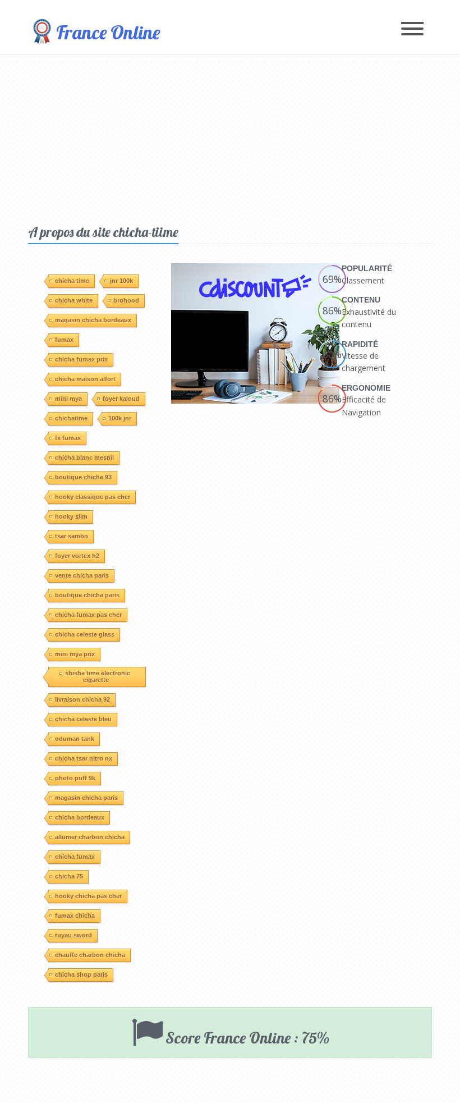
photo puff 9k (75, 778)
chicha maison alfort (85, 379)
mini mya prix (75, 654)
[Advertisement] (230, 139)
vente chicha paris (82, 575)
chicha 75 (69, 876)
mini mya (68, 398)
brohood (126, 300)
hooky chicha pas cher (88, 896)
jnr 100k (121, 280)
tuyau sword (73, 935)
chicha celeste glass (84, 634)
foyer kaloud (121, 398)
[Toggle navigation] (412, 29)
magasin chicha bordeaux (93, 320)
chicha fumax (75, 856)
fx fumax (68, 437)
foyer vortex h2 (77, 555)
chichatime (71, 418)
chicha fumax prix (81, 359)
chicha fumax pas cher (88, 614)
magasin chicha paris (86, 797)
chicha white (74, 300)
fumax (64, 339)
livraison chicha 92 (82, 699)
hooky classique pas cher (92, 496)
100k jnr (119, 418)
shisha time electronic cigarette (97, 676)
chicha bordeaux (79, 817)
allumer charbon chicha (90, 837)
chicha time (72, 280)
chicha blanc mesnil (84, 457)
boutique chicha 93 (83, 477)
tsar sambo (71, 536)
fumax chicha (75, 915)
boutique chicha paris (87, 595)
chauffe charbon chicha (90, 954)
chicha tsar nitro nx (83, 758)
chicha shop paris (81, 974)
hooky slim (71, 516)
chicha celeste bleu (83, 719)
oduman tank (74, 738)
